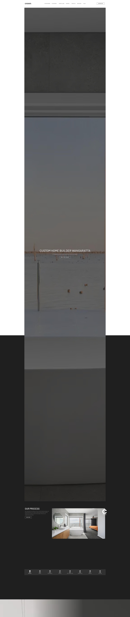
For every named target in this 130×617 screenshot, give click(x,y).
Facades (67, 3)
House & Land (61, 3)
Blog (84, 3)
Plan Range (54, 3)
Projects (74, 3)
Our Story (79, 3)
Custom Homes (47, 3)
